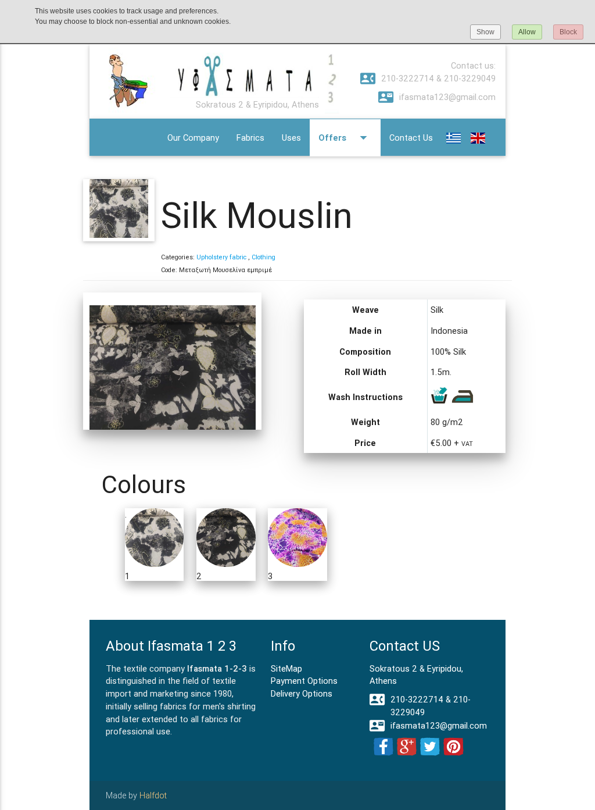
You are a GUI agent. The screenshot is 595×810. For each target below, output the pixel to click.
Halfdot (153, 795)
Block (568, 32)
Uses (291, 137)
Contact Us (411, 137)
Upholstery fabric (222, 257)
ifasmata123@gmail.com (437, 97)
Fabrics (250, 137)
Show (485, 32)
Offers (345, 137)
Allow (527, 32)
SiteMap (286, 668)
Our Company (193, 137)
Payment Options (304, 680)
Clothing (263, 257)
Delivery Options (301, 693)
